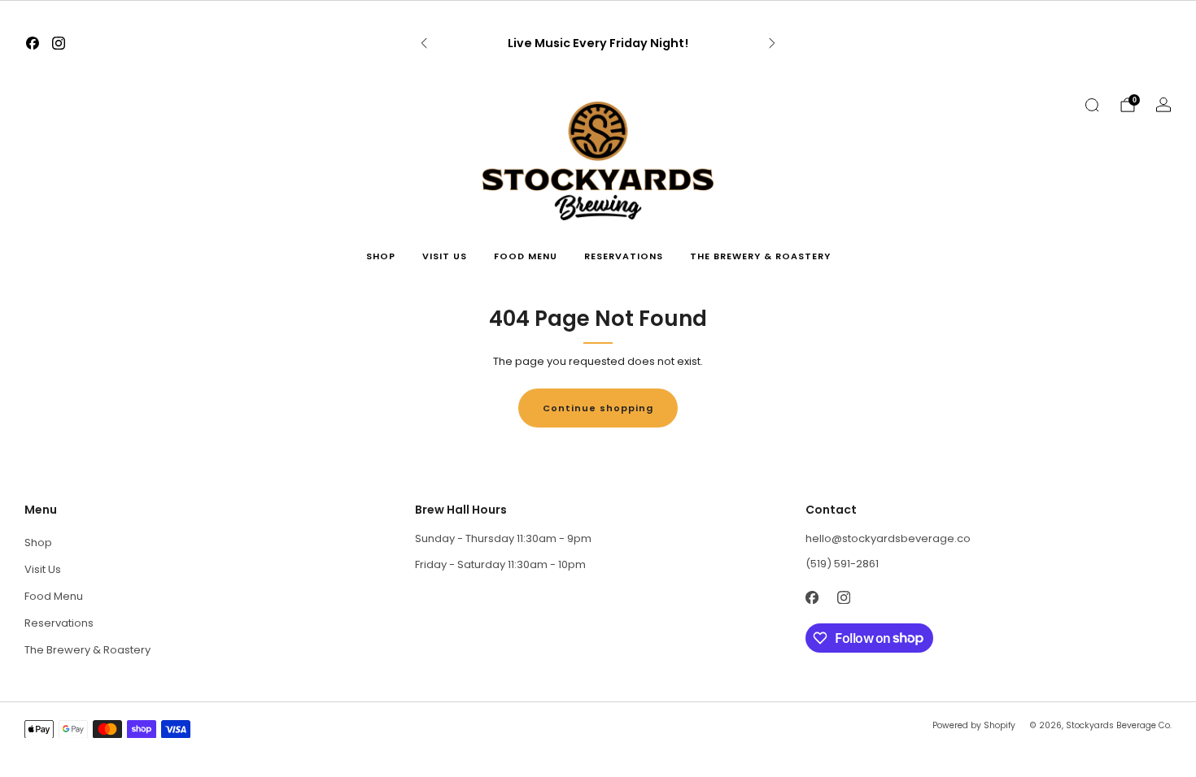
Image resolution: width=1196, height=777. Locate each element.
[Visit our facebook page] (33, 43)
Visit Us (444, 256)
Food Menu (525, 256)
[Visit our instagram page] (59, 43)
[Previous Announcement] (423, 43)
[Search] (1092, 105)
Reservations (623, 256)
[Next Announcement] (772, 43)
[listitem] (598, 43)
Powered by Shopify (973, 725)
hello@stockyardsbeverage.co (888, 538)
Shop (380, 256)
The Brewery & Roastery (760, 256)
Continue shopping (598, 408)
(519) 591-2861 (842, 563)
